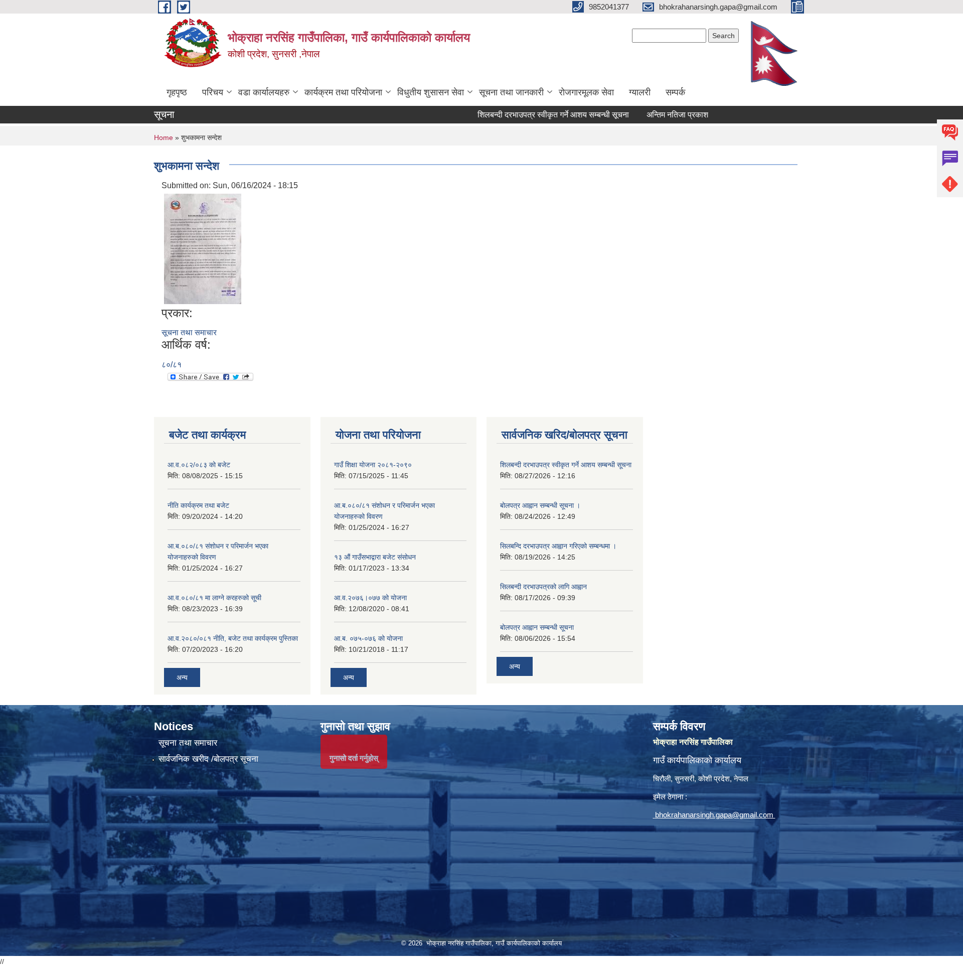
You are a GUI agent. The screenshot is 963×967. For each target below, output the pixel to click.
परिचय (212, 92)
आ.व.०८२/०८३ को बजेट (199, 465)
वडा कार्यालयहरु (263, 92)
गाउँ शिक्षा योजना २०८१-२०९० (373, 465)
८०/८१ (172, 364)
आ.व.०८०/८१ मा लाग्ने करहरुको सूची (214, 598)
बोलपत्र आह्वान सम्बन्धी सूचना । (540, 505)
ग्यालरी (640, 92)
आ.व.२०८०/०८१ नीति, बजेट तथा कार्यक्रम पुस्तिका (233, 638)
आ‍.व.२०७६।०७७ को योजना (370, 598)
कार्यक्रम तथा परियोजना (343, 92)
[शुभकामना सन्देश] (202, 248)
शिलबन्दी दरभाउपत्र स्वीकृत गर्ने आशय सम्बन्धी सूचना (515, 114)
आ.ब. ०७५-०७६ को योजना (368, 638)
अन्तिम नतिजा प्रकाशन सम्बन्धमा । (659, 114)
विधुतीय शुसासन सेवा (430, 92)
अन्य (182, 677)
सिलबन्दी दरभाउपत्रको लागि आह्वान (543, 587)
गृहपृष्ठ (177, 92)
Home (163, 137)
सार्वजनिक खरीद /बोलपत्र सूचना (208, 759)
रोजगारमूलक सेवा (586, 92)
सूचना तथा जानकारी (511, 92)
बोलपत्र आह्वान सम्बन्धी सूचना (537, 627)
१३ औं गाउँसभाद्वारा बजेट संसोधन (375, 557)
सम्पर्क (675, 92)
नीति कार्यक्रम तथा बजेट (198, 505)
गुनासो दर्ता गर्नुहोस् (354, 758)
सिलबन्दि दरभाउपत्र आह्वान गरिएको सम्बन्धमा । (558, 546)
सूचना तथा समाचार (189, 332)
